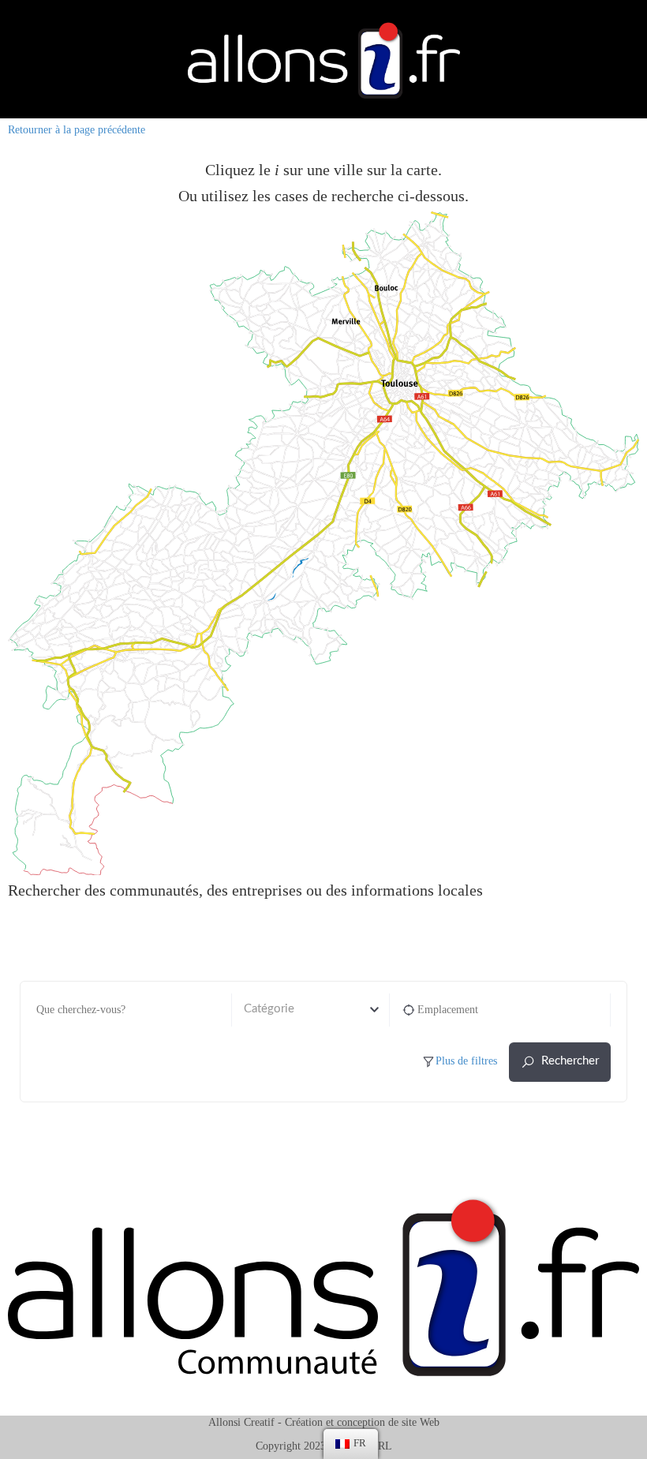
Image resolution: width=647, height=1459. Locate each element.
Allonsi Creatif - (245, 1422)
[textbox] (310, 1009)
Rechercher (570, 1061)
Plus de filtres (466, 1061)
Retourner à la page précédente (76, 130)
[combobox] (310, 1010)
